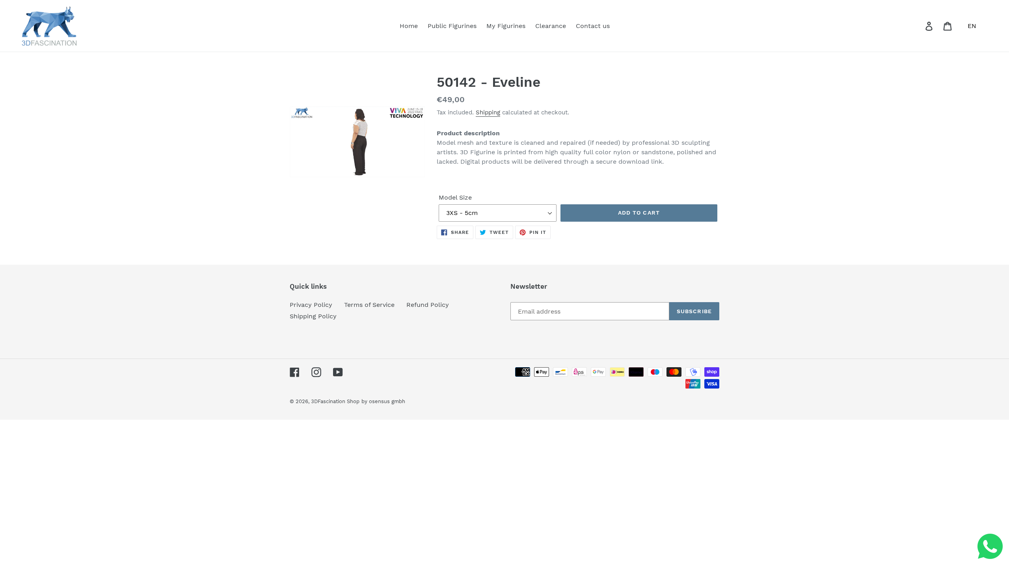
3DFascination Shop (335, 401)
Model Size (455, 197)
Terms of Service (369, 304)
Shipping (488, 112)
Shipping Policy (313, 316)
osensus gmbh (387, 401)
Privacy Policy (311, 304)
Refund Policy (427, 304)
